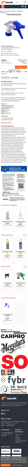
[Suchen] (25, 2)
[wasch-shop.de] (7, 2)
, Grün (15, 53)
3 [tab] (15, 263)
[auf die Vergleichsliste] (5, 74)
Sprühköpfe (9, 51)
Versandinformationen (6, 434)
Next (26, 235)
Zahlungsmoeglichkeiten (7, 432)
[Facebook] (2, 413)
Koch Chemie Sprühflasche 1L (20, 222)
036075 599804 (10, 425)
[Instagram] (4, 413)
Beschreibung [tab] (5, 78)
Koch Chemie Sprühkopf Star (8, 315)
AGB (16, 436)
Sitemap (17, 437)
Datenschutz (18, 434)
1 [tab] (14, 232)
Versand (10, 63)
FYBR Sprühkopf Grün (20, 283)
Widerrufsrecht (18, 442)
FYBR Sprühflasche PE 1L (7, 221)
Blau (10, 53)
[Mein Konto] (25, 6)
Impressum (18, 439)
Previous (23, 235)
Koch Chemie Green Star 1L (8, 252)
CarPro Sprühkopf (7, 283)
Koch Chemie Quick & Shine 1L (20, 252)
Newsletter (4, 435)
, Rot (13, 53)
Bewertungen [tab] (14, 78)
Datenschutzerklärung (17, 465)
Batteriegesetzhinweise (21, 440)
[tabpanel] (7, 218)
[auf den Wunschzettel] (2, 74)
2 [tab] (14, 263)
